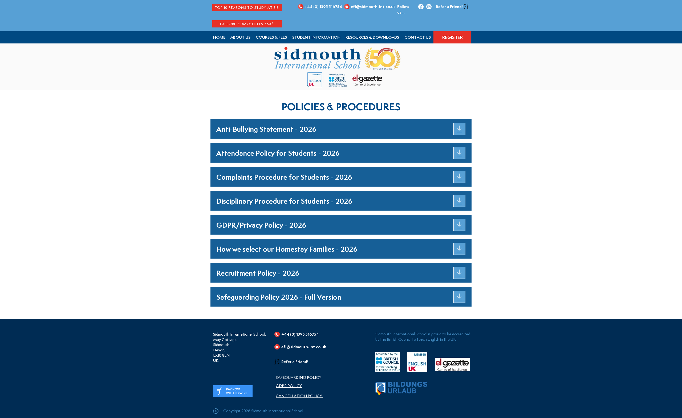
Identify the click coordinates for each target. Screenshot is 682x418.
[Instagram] (429, 6)
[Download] (459, 129)
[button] (316, 37)
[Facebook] (421, 6)
